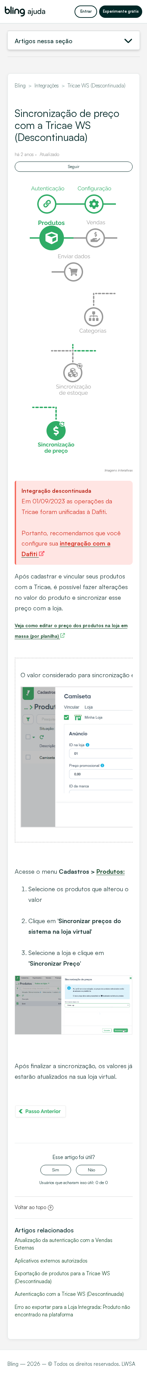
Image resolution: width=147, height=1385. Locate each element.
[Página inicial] (25, 11)
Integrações (47, 85)
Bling (20, 85)
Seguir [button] (73, 166)
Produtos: (110, 871)
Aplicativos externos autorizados (51, 1260)
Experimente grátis (121, 11)
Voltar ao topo (30, 1207)
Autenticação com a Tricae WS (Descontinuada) (69, 1294)
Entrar (86, 11)
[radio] (55, 1170)
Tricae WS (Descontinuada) (96, 85)
